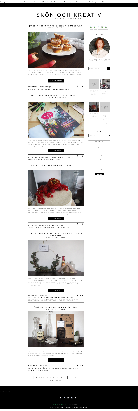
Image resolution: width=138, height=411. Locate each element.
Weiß (58, 159)
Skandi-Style (52, 300)
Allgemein (99, 147)
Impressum (56, 404)
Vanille (67, 89)
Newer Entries (39, 377)
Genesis (85, 407)
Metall (38, 159)
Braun (64, 157)
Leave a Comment (60, 167)
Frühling (51, 87)
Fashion (99, 153)
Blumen (59, 157)
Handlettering (66, 299)
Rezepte (48, 86)
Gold (58, 299)
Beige (54, 157)
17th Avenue (60, 407)
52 (76, 377)
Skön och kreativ (69, 15)
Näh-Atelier (99, 161)
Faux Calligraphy (34, 299)
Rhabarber (47, 89)
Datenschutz (63, 404)
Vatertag (40, 370)
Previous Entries (55, 380)
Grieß (57, 87)
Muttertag (43, 227)
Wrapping (99, 169)
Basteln (36, 297)
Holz (50, 368)
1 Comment (60, 99)
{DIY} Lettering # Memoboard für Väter (56, 307)
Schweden (55, 89)
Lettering (75, 299)
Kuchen (62, 87)
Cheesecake (43, 87)
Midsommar (68, 87)
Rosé (47, 159)
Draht (72, 297)
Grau (72, 157)
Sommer (61, 89)
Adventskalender (99, 145)
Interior (52, 156)
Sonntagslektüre (99, 167)
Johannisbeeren (33, 227)
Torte (58, 227)
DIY (46, 295)
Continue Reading (56, 80)
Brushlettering (59, 297)
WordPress (77, 407)
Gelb (68, 157)
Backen (36, 87)
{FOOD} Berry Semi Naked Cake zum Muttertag (56, 166)
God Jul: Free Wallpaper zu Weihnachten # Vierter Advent (94, 93)
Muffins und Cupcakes (35, 89)
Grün (30, 159)
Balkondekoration (45, 157)
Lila (34, 159)
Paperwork (99, 163)
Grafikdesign (99, 155)
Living (99, 159)
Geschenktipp (56, 225)
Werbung (70, 300)
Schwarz (52, 159)
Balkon (36, 157)
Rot (48, 227)
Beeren (41, 225)
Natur (43, 159)
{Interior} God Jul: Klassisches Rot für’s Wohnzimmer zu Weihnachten (104, 94)
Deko (47, 156)
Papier (70, 368)
